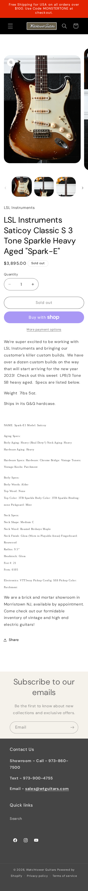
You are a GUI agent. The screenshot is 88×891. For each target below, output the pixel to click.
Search (16, 818)
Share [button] (14, 639)
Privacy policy (37, 876)
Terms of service (65, 876)
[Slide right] (82, 188)
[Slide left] (5, 188)
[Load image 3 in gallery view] (66, 186)
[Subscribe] (72, 727)
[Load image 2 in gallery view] (44, 186)
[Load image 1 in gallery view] (22, 186)
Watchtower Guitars (41, 870)
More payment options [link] (44, 329)
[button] (10, 26)
